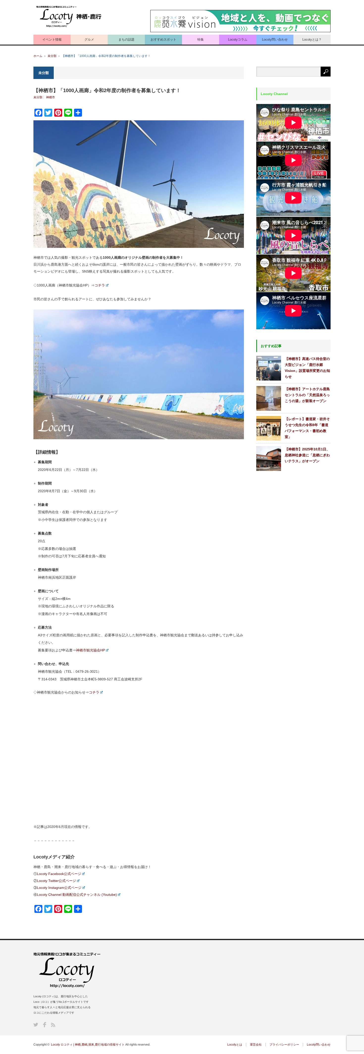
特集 (200, 39)
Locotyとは (234, 1044)
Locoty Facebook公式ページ (59, 874)
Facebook (44, 1024)
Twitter (35, 1025)
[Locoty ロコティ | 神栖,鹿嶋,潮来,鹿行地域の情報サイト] (69, 16)
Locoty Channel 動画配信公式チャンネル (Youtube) (77, 895)
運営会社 (256, 1044)
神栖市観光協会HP (90, 650)
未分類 (52, 56)
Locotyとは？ (312, 39)
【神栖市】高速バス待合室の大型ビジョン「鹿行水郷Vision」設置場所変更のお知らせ (307, 368)
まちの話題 (126, 39)
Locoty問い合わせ (275, 39)
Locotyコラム (237, 39)
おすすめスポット (163, 39)
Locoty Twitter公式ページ (56, 881)
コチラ (100, 285)
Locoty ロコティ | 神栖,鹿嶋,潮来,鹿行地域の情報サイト (88, 1044)
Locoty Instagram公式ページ (59, 888)
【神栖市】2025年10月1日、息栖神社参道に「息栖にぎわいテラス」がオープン (307, 455)
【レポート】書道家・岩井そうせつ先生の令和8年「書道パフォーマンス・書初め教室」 (307, 428)
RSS (53, 1025)
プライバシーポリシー (284, 1044)
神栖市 (50, 97)
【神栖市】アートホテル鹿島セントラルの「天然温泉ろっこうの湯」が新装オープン (307, 395)
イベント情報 (52, 39)
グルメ (89, 39)
